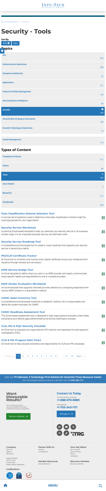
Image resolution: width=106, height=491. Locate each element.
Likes (15, 43)
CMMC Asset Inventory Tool (18, 297)
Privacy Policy (10, 462)
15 (66, 356)
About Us (9, 449)
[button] (53, 485)
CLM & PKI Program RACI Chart (21, 340)
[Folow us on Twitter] (73, 427)
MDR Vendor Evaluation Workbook (23, 283)
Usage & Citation (11, 458)
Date (5, 43)
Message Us (65, 414)
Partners (41, 449)
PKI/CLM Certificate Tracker (19, 255)
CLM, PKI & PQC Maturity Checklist (23, 326)
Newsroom (10, 454)
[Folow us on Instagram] (59, 433)
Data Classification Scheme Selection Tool (27, 213)
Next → (80, 356)
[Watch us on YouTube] (66, 427)
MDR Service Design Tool (17, 269)
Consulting (73, 456)
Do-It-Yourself (75, 449)
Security (26, 22)
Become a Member (17, 416)
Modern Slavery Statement (15, 464)
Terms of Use (10, 460)
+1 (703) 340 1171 (76, 380)
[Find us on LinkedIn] (59, 427)
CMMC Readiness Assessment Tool (23, 312)
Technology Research (10, 22)
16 (72, 356)
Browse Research (44, 464)
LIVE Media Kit (43, 452)
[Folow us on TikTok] (66, 433)
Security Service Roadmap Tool (21, 241)
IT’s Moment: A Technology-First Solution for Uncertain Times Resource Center (57, 377)
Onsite (72, 454)
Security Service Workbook (18, 227)
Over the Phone (75, 452)
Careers (9, 452)
